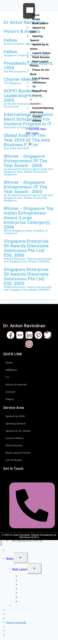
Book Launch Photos (39, 63)
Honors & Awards (16, 384)
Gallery (36, 120)
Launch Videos (41, 53)
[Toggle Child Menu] (20, 558)
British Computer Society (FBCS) (24, 43)
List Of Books (40, 78)
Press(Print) (39, 91)
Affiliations (39, 82)
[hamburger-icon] (29, 10)
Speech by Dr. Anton (39, 46)
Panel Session (41, 57)
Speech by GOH (37, 29)
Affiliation (11, 369)
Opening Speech (36, 38)
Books (36, 19)
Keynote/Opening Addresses (42, 110)
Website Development (42, 535)
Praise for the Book (39, 72)
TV (34, 86)
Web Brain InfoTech (29, 537)
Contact (37, 116)
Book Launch (40, 23)
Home (35, 15)
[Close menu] (1, 543)
